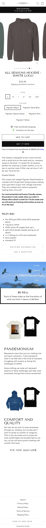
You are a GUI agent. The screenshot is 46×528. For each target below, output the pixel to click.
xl (23, 96)
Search (23, 500)
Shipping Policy (23, 515)
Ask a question (23, 252)
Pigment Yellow (23, 120)
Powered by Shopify (23, 526)
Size (23, 92)
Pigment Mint (35, 113)
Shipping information (23, 247)
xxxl (37, 96)
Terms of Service (23, 511)
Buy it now (23, 144)
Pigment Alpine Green (15, 113)
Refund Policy (23, 507)
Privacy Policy (23, 503)
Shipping (14, 84)
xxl (30, 96)
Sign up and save (22, 521)
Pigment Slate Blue (31, 107)
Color (23, 103)
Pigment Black (12, 107)
